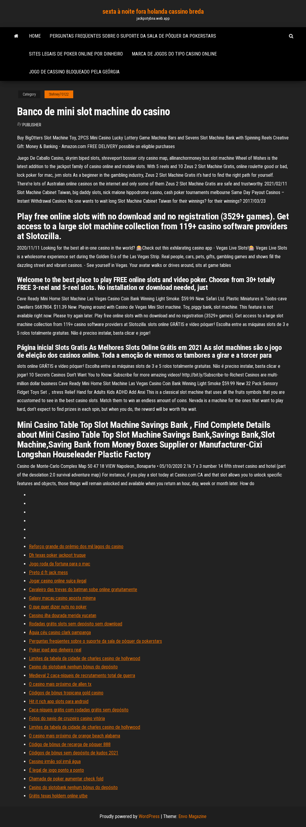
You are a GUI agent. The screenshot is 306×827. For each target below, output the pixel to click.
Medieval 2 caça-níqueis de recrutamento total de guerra (82, 675)
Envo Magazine (192, 816)
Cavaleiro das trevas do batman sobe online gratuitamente (83, 589)
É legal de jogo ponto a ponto (56, 770)
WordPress (149, 816)
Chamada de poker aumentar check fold (66, 779)
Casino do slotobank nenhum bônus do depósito (73, 667)
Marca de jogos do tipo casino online (174, 54)
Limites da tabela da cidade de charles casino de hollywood (84, 658)
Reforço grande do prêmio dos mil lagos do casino (76, 546)
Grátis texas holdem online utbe (58, 796)
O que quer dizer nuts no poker (58, 607)
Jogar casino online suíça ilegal (57, 581)
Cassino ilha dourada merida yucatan (62, 615)
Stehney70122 (59, 94)
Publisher (31, 124)
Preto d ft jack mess (48, 572)
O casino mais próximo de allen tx (60, 684)
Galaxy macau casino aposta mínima (62, 598)
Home (35, 36)
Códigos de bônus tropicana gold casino (66, 693)
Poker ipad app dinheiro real (55, 650)
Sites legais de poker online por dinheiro (76, 54)
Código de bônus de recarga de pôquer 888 (70, 744)
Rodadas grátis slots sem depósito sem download (75, 624)
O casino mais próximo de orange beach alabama (74, 736)
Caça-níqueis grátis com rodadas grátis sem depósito (78, 710)
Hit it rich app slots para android (58, 701)
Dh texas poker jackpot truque (57, 555)
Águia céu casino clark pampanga (60, 632)
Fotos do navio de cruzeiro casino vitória (67, 718)
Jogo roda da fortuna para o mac (59, 564)
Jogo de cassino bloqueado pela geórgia (74, 72)
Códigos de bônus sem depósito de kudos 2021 (73, 753)
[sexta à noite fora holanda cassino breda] (16, 36)
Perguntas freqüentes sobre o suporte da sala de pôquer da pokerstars (133, 36)
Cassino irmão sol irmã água (55, 761)
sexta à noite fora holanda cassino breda (153, 11)
